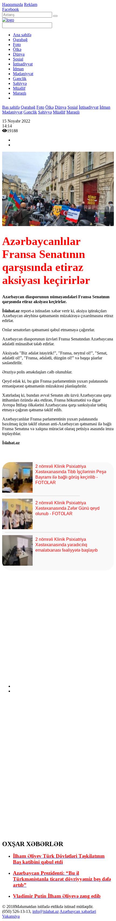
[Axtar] (55, 16)
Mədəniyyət (23, 73)
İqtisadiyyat (23, 64)
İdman (18, 69)
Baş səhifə (11, 107)
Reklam (30, 4)
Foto (17, 44)
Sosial (18, 59)
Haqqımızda (12, 4)
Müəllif (19, 88)
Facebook (10, 9)
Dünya (19, 54)
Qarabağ (20, 39)
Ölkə (17, 49)
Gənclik (19, 78)
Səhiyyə (20, 83)
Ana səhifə (22, 34)
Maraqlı (19, 93)
